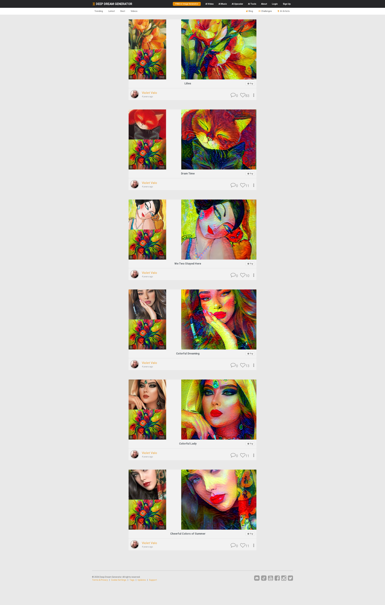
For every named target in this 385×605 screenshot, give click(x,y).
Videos (134, 11)
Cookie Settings (118, 580)
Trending (98, 11)
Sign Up (287, 4)
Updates (142, 580)
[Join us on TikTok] (263, 578)
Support (153, 580)
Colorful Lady (188, 443)
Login (275, 4)
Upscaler (237, 4)
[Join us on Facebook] (277, 578)
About (264, 4)
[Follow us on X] (290, 578)
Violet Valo (149, 93)
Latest (111, 11)
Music (223, 4)
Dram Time (188, 173)
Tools (252, 4)
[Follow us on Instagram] (283, 578)
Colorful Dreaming (188, 353)
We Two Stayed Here (187, 263)
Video (209, 4)
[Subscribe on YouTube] (270, 578)
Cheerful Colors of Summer (188, 533)
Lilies (188, 83)
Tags (131, 580)
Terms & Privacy (100, 580)
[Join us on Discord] (257, 578)
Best (122, 11)
